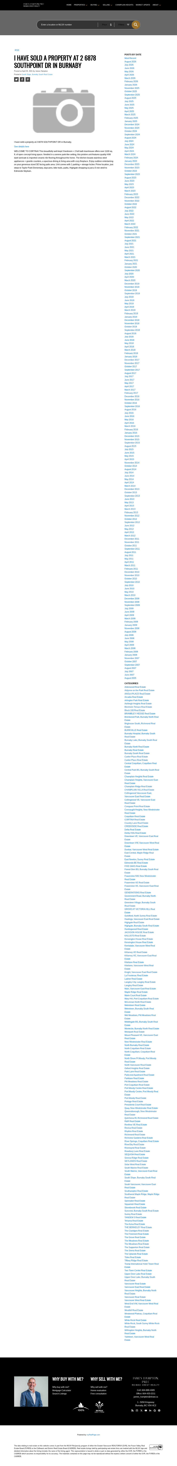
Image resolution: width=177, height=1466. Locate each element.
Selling (106, 5)
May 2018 (129, 343)
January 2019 (131, 317)
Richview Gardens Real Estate (139, 1138)
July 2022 (129, 211)
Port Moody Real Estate (135, 1098)
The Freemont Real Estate (137, 1234)
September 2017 (132, 370)
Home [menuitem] (69, 5)
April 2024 (129, 151)
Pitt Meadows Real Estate (136, 1081)
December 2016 (132, 396)
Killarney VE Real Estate (136, 952)
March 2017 (130, 390)
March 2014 (130, 486)
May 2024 (129, 148)
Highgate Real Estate (134, 922)
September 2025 (132, 95)
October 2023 (131, 171)
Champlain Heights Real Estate (139, 776)
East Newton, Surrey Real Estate (140, 859)
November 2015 (132, 439)
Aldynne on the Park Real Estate (139, 690)
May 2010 (129, 592)
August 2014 (130, 469)
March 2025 (130, 114)
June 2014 (129, 476)
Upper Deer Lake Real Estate (138, 1274)
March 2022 (130, 224)
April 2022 (129, 221)
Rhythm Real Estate (134, 1131)
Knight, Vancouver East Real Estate (141, 972)
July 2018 (129, 337)
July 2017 (129, 376)
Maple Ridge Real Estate (136, 992)
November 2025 (132, 88)
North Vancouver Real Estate (138, 1065)
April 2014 (129, 482)
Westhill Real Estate (134, 1310)
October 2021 (131, 234)
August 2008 (130, 632)
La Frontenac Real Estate (136, 975)
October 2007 (131, 661)
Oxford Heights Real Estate (137, 1068)
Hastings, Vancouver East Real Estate (142, 919)
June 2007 (129, 675)
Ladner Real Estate (133, 979)
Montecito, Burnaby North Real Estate (142, 1028)
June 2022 (129, 214)
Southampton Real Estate (136, 1191)
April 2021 (129, 254)
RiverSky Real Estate (134, 1144)
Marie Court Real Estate (136, 995)
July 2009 (129, 608)
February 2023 (131, 194)
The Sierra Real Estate (135, 1250)
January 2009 (131, 625)
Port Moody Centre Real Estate (139, 1088)
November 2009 (132, 602)
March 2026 (130, 78)
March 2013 (130, 509)
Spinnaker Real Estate (135, 1201)
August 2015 (130, 446)
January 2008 (131, 655)
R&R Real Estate (132, 1121)
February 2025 (131, 118)
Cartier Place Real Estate (136, 757)
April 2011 (129, 562)
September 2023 (132, 174)
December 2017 (132, 360)
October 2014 (131, 466)
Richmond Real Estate (135, 1135)
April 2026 (129, 75)
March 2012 (130, 536)
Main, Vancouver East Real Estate (140, 989)
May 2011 (129, 559)
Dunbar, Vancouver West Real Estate (142, 849)
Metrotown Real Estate (135, 1005)
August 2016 (130, 409)
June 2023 (129, 181)
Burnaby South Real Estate (137, 753)
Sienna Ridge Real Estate (136, 1158)
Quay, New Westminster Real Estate (141, 1108)
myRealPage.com (93, 1435)
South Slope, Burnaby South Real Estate (37, 74)
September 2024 (132, 134)
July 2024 (129, 141)
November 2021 (132, 231)
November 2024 (132, 128)
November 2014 (132, 463)
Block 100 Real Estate (135, 710)
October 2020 (131, 267)
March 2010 (130, 595)
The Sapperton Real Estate (137, 1247)
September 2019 (132, 293)
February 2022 (131, 227)
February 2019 (131, 313)
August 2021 (130, 240)
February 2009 (131, 622)
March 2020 (130, 280)
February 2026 (131, 81)
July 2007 (129, 671)
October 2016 (131, 403)
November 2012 (132, 516)
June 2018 (129, 340)
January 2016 (131, 433)
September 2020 (132, 270)
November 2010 (132, 575)
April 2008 (129, 645)
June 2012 (129, 526)
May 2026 (129, 71)
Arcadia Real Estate (134, 697)
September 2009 (132, 605)
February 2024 (131, 158)
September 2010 (132, 582)
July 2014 (129, 472)
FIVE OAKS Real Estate (136, 866)
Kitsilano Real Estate (134, 962)
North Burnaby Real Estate (137, 1045)
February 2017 (131, 393)
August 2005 (130, 678)
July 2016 (129, 413)
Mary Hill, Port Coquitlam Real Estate (142, 999)
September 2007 (132, 665)
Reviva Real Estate (133, 1128)
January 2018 (131, 357)
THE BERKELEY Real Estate (138, 1227)
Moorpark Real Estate (134, 1032)
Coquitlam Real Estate (135, 816)
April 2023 (129, 187)
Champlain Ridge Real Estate (138, 786)
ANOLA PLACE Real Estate (137, 694)
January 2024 (131, 161)
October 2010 (131, 579)
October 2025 (131, 91)
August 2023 (130, 178)
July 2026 (129, 65)
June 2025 (129, 105)
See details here (21, 146)
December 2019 (132, 284)
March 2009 (130, 618)
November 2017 (132, 363)
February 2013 (131, 512)
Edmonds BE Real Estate (136, 863)
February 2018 (131, 353)
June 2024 (129, 144)
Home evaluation (98, 1390)
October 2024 (131, 131)
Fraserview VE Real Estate (137, 882)
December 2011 (132, 539)
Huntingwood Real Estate (136, 929)
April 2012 (129, 532)
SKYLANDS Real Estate (136, 1161)
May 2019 (129, 303)
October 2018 (131, 327)
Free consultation (99, 1394)
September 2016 (132, 406)
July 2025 (129, 101)
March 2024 (130, 154)
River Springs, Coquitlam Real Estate (142, 1141)
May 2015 (129, 456)
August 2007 (130, 668)
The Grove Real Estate (135, 1237)
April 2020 (129, 277)
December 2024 (132, 124)
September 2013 (132, 496)
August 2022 (130, 207)
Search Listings (59, 1394)
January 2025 (131, 121)
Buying (94, 5)
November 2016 (132, 400)
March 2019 (130, 310)
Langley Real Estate (134, 985)
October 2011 (131, 545)
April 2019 (129, 307)
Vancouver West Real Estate (138, 1300)
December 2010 (132, 572)
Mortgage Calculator (61, 1390)
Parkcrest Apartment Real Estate (139, 1075)
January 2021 (131, 264)
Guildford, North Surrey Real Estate (141, 916)
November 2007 (132, 658)
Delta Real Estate (133, 830)
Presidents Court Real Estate (138, 1105)
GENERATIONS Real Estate (138, 892)
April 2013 (129, 506)
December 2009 (132, 598)
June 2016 (129, 416)
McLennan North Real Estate (138, 1002)
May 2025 (129, 108)
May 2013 (129, 502)
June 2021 (129, 247)
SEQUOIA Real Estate (135, 1154)
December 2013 (132, 489)
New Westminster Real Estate (138, 1042)
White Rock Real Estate (135, 1320)
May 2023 (129, 184)
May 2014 (129, 479)
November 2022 (132, 201)
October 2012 (131, 519)
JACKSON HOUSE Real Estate (139, 932)
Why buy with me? (60, 1387)
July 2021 (129, 244)
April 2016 (129, 423)
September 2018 (132, 330)
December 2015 (132, 436)
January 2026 (131, 85)
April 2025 (129, 111)
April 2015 (129, 459)
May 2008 (129, 642)
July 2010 (129, 585)
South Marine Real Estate (136, 1168)
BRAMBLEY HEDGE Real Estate (140, 713)
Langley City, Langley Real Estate (140, 982)
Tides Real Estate (133, 1257)
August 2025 (130, 98)
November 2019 (132, 287)
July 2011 (129, 555)
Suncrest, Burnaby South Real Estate (142, 1211)
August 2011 (130, 552)
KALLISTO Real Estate (135, 936)
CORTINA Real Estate (135, 820)
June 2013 (129, 499)
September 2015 (132, 443)
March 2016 (130, 426)
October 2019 (131, 290)
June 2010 (129, 588)
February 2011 (131, 569)
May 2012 (129, 529)
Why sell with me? (99, 1387)
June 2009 (129, 612)
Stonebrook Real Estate (135, 1207)
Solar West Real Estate (135, 1164)
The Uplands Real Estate (136, 1254)
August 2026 (130, 61)
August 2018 (130, 333)
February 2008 (131, 652)
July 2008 (129, 635)
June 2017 (129, 380)
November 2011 (132, 542)
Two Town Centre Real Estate (138, 1270)
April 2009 (129, 615)
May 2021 (129, 250)
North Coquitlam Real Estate (138, 1048)
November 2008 (132, 628)
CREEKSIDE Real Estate (136, 826)
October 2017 (131, 366)
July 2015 (129, 449)
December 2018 (132, 320)
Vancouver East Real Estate (137, 1287)
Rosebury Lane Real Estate (137, 1151)
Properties (79, 5)
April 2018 (129, 347)
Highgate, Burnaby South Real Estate (142, 926)
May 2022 (129, 217)
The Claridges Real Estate (137, 1231)
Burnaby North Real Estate (137, 747)
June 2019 (129, 300)
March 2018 (130, 350)
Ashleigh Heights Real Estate (138, 703)
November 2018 (132, 323)
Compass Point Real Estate (137, 806)
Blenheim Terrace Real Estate (138, 707)
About (155, 5)
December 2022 (132, 197)
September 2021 (132, 237)
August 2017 (130, 373)
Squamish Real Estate (135, 1204)
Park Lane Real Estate (135, 1071)
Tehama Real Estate (134, 1221)
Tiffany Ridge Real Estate (136, 1260)
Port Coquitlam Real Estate (137, 1085)
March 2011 (130, 565)
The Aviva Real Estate (135, 1224)
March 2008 (130, 648)
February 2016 (131, 429)
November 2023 (132, 168)
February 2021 (131, 260)
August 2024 (130, 138)
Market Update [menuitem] (143, 5)
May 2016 (129, 419)
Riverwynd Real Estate (135, 1148)
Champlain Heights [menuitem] (124, 5)
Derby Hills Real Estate (135, 833)
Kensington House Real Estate (139, 939)
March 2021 (130, 257)
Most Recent (130, 58)
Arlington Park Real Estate (137, 700)
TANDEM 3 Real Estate (135, 1217)
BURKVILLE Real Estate (136, 730)
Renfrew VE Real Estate (136, 1125)
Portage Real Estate (134, 1101)
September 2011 (132, 549)
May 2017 (129, 383)
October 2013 (131, 492)
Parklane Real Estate (134, 1078)
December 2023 (132, 164)
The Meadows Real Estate (137, 1241)
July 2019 (129, 297)
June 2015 (129, 453)
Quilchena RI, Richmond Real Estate (141, 1118)
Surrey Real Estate (133, 1214)
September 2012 (132, 522)
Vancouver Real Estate (135, 1284)
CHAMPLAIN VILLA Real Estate (139, 790)
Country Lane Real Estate (136, 823)
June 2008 (129, 638)
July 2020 (129, 274)
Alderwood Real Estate (135, 687)
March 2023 (130, 191)
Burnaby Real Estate (134, 750)
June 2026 (129, 68)
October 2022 (131, 204)
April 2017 (129, 386)
